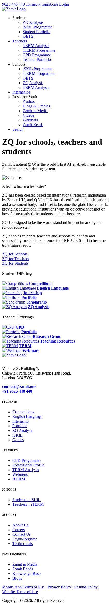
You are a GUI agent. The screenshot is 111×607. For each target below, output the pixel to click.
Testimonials (22, 543)
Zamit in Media (35, 110)
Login (64, 4)
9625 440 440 (13, 4)
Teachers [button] (19, 41)
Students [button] (19, 17)
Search (17, 129)
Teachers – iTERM (28, 504)
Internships (21, 92)
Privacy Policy (59, 587)
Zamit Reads (33, 124)
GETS (28, 36)
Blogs (17, 578)
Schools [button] (18, 64)
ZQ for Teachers (15, 258)
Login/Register (24, 539)
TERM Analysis (36, 45)
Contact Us (21, 534)
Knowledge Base (26, 573)
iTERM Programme (39, 50)
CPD (19, 327)
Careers (18, 529)
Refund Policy (86, 587)
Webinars (30, 120)
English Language (53, 288)
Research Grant (46, 336)
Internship (32, 293)
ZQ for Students (15, 263)
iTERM (18, 479)
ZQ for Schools (14, 254)
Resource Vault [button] (24, 97)
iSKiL (17, 435)
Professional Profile (28, 465)
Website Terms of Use (20, 591)
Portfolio (29, 297)
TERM (25, 346)
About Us (20, 525)
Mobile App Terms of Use (23, 587)
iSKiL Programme (37, 27)
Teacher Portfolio (37, 59)
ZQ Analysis (33, 22)
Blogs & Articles (36, 106)
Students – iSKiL (26, 499)
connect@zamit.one (42, 4)
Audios (29, 101)
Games (18, 440)
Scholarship (36, 302)
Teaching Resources (57, 341)
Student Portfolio (36, 31)
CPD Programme (37, 55)
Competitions (40, 283)
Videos (28, 115)
